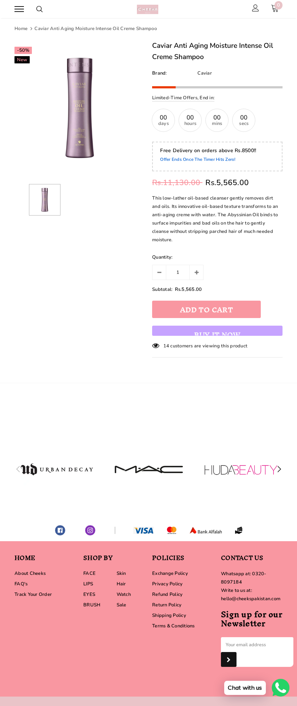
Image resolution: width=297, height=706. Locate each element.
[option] (79, 108)
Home (21, 28)
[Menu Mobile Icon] (19, 9)
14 (166, 346)
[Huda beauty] (240, 469)
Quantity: (162, 257)
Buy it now (217, 331)
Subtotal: (162, 289)
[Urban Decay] (56, 469)
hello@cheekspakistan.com (250, 599)
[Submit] (229, 659)
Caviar (204, 73)
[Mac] (148, 469)
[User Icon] (255, 9)
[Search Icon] (39, 9)
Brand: (159, 73)
